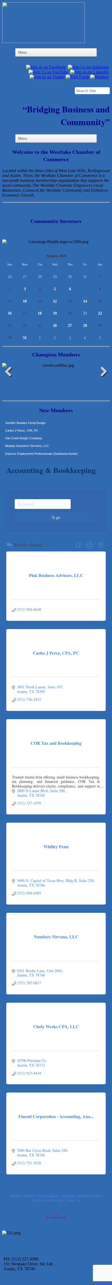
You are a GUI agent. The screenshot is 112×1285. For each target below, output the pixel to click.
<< (4, 256)
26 (55, 325)
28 (85, 325)
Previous (10, 372)
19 (55, 313)
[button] (9, 545)
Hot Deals (68, 1196)
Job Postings (54, 1200)
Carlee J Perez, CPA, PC (21, 426)
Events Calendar (49, 1196)
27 (70, 325)
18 (40, 313)
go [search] (58, 517)
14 (85, 301)
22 (100, 313)
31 (25, 338)
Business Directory (23, 1196)
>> (107, 256)
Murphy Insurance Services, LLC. (27, 441)
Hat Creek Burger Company (23, 433)
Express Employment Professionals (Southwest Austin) (41, 449)
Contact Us (73, 1200)
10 (25, 301)
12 (55, 301)
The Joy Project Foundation (23, 456)
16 (10, 313)
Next (101, 372)
